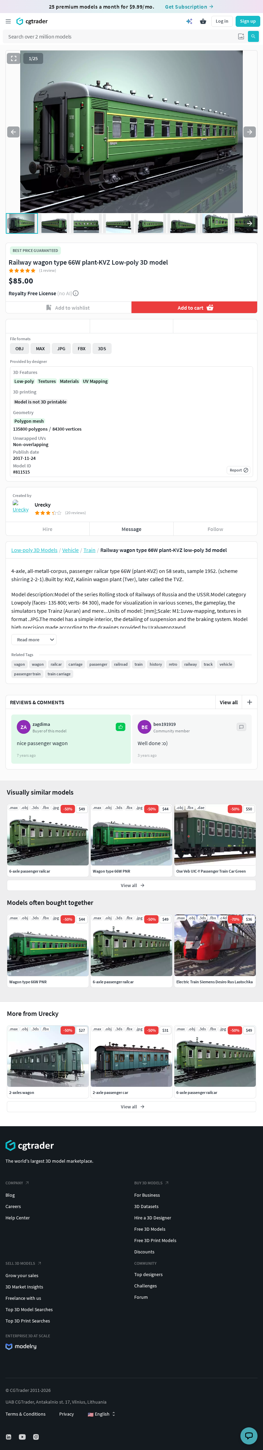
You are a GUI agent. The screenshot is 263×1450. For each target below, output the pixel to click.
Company (14, 1182)
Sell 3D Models (20, 1263)
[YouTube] (23, 1437)
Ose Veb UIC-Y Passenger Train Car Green (211, 871)
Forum (141, 1297)
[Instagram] (37, 1437)
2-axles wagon (21, 1092)
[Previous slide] (13, 131)
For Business (147, 1195)
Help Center (17, 1218)
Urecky (43, 504)
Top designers (148, 1274)
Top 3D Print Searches (27, 1321)
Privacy (66, 1414)
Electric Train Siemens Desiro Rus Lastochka (214, 981)
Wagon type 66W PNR (28, 981)
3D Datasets (146, 1206)
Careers (13, 1206)
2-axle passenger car (110, 1092)
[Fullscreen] (14, 58)
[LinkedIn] (9, 1437)
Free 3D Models (149, 1229)
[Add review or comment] (249, 702)
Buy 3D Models (148, 1182)
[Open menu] (8, 21)
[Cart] (203, 21)
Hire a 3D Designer (152, 1218)
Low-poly (24, 381)
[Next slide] (249, 131)
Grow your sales (21, 1275)
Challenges (145, 1286)
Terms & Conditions (25, 1414)
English (99, 1414)
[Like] (48, 326)
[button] (241, 36)
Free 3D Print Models (155, 1240)
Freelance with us (23, 1298)
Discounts (144, 1252)
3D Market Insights (24, 1287)
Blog (10, 1195)
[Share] (215, 326)
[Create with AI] (189, 21)
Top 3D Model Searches (29, 1309)
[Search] (253, 36)
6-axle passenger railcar (196, 1092)
